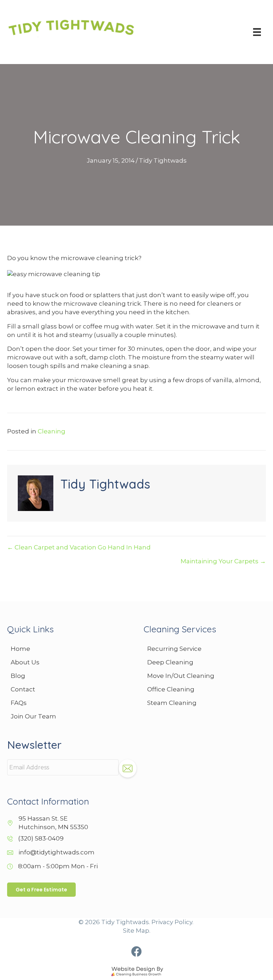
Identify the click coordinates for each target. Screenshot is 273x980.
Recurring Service (174, 648)
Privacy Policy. (172, 922)
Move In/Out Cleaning (180, 675)
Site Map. (136, 930)
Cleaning (51, 431)
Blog (18, 675)
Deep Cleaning (170, 662)
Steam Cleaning (172, 702)
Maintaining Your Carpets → (223, 561)
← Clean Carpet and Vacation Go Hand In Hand (79, 547)
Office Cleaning (170, 689)
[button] (136, 951)
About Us (25, 662)
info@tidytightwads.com (56, 852)
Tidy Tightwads (163, 160)
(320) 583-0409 (41, 838)
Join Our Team (33, 716)
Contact (23, 689)
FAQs (19, 702)
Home (20, 648)
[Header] (257, 32)
